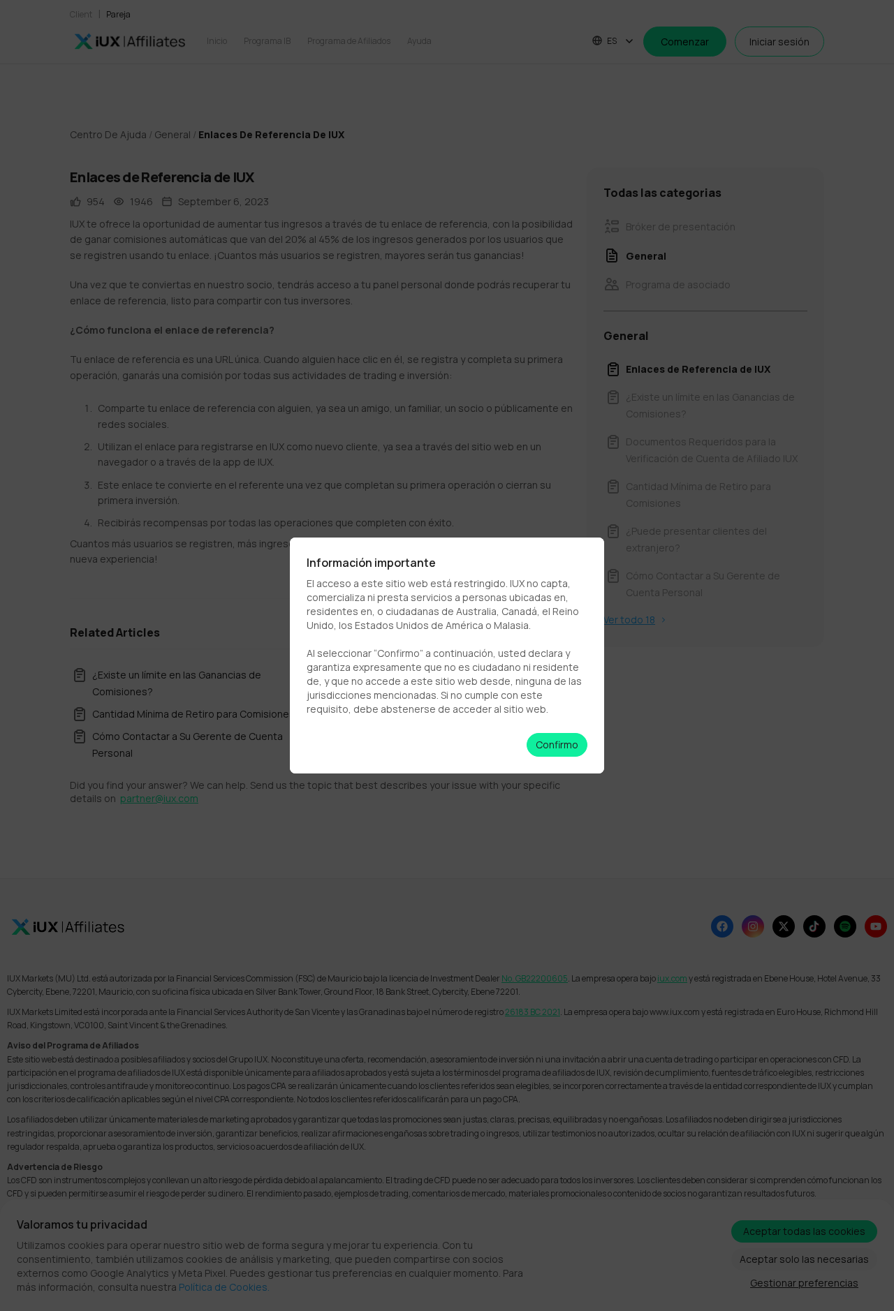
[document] (447, 655)
